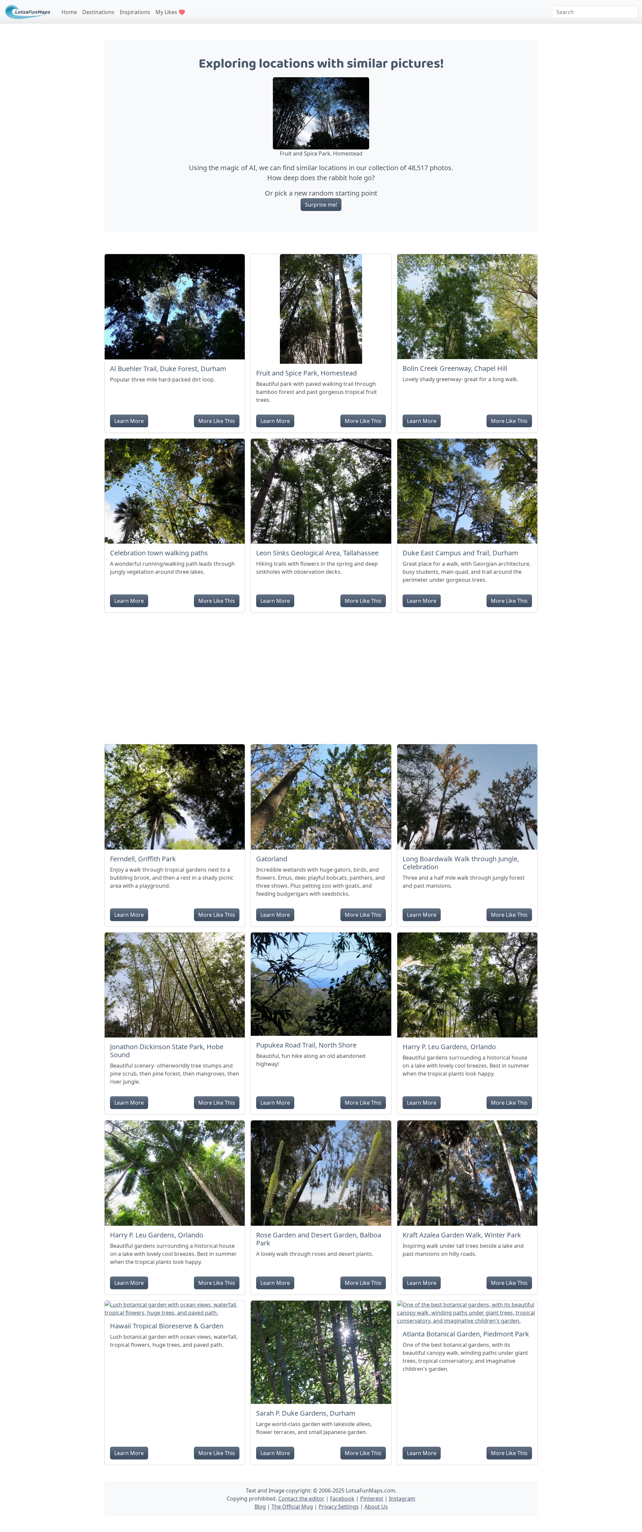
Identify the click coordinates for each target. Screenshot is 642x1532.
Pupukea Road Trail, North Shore (306, 1045)
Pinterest (371, 1498)
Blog (260, 1506)
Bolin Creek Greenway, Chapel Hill (455, 368)
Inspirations (135, 12)
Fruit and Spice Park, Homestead (306, 372)
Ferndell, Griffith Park (143, 858)
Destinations (98, 12)
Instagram (402, 1498)
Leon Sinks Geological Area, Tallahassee (317, 552)
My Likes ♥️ (170, 12)
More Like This (216, 421)
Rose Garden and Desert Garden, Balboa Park (318, 1238)
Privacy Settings (339, 1506)
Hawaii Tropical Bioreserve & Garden (166, 1325)
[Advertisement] (321, 676)
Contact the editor (301, 1498)
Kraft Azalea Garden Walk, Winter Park (462, 1234)
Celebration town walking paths (159, 552)
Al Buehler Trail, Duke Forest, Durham (168, 368)
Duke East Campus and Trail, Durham (460, 552)
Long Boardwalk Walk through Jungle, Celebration (461, 862)
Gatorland (271, 858)
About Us (376, 1506)
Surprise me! (321, 204)
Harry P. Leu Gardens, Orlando (449, 1046)
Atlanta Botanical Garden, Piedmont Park (466, 1333)
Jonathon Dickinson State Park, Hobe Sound (166, 1050)
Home (69, 12)
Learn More (129, 421)
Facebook (342, 1498)
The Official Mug (292, 1506)
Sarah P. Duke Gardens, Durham (305, 1413)
